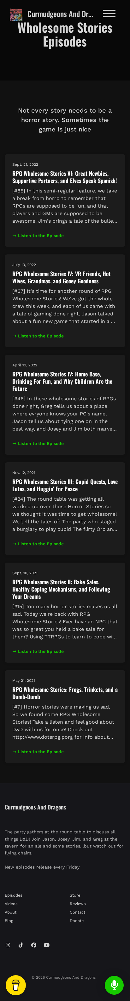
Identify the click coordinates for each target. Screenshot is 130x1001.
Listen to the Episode (41, 235)
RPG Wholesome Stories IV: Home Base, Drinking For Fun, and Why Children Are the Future (62, 381)
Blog (9, 920)
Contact (77, 912)
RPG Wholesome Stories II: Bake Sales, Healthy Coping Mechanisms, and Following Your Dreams (61, 589)
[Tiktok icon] (21, 945)
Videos (11, 903)
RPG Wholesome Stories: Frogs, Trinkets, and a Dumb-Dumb (65, 693)
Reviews (78, 903)
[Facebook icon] (34, 945)
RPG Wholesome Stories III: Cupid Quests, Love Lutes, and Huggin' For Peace (65, 485)
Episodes (13, 895)
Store (75, 895)
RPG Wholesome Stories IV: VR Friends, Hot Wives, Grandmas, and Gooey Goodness (61, 277)
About (10, 912)
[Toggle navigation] (109, 14)
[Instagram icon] (8, 945)
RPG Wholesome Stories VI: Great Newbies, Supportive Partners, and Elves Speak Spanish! (64, 177)
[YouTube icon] (47, 945)
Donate (77, 920)
